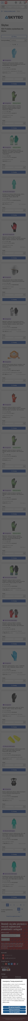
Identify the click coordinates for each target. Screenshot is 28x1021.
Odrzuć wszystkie (14, 1012)
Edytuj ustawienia (14, 1009)
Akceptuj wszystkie (14, 1007)
